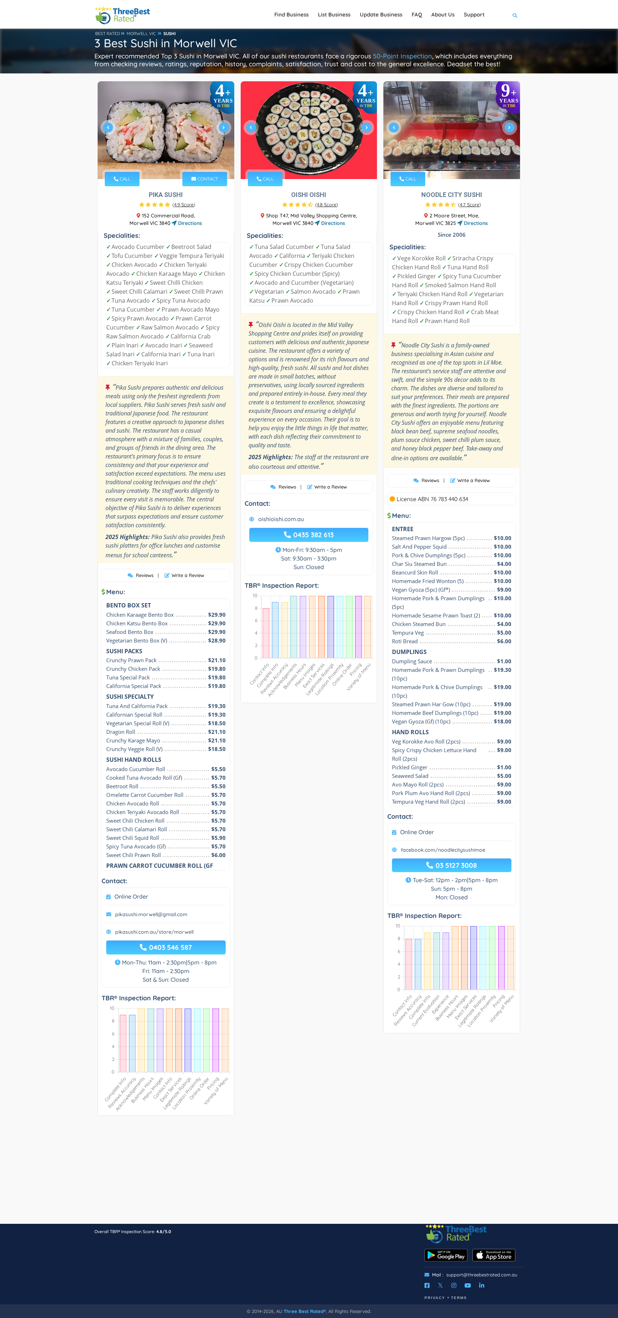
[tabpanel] (166, 130)
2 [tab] (162, 162)
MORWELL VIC (141, 33)
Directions (189, 223)
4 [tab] (174, 162)
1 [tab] (157, 162)
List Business (334, 14)
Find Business (291, 14)
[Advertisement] (309, 1173)
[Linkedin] (481, 1285)
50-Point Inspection (402, 56)
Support (474, 14)
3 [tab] (168, 162)
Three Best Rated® (305, 1311)
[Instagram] (453, 1285)
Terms (459, 1298)
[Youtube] (468, 1285)
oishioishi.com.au (281, 519)
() (183, 204)
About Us (443, 14)
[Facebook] (427, 1285)
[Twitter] (440, 1285)
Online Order (131, 896)
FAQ (417, 14)
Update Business (381, 14)
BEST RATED (107, 33)
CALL (124, 179)
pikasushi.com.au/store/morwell (154, 932)
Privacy (435, 1298)
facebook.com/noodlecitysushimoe (443, 850)
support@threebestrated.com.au (481, 1275)
